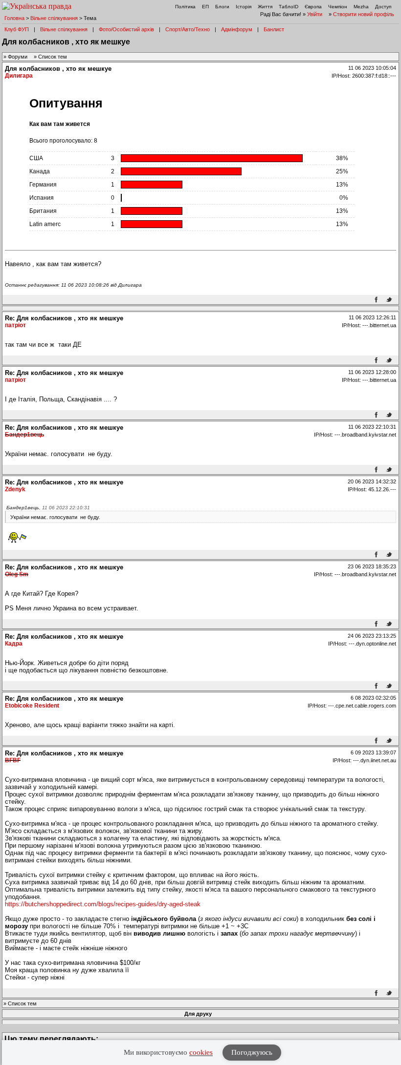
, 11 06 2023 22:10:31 (48, 507)
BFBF (13, 760)
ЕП (205, 6)
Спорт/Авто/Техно (187, 29)
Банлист (274, 29)
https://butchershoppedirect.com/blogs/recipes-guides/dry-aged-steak (102, 904)
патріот (15, 325)
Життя (265, 6)
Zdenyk (15, 489)
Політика (185, 6)
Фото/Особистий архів (126, 29)
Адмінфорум (236, 29)
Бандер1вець (24, 434)
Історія (243, 6)
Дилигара (19, 75)
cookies (201, 1052)
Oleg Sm (16, 574)
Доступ (383, 6)
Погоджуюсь (251, 1052)
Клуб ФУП (16, 29)
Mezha (361, 6)
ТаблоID (288, 6)
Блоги (222, 6)
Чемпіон (337, 6)
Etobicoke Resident (32, 705)
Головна (14, 18)
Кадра (13, 643)
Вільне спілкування (54, 18)
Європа (313, 6)
